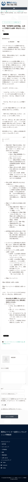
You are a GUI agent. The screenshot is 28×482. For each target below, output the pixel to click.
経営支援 (4, 444)
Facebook (5, 465)
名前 (2, 388)
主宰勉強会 (4, 449)
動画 (3, 452)
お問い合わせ (5, 457)
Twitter (4, 462)
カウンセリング (5, 446)
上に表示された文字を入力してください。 (12, 409)
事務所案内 (4, 455)
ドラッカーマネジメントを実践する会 (13, 341)
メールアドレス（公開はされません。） (8, 393)
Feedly (4, 467)
